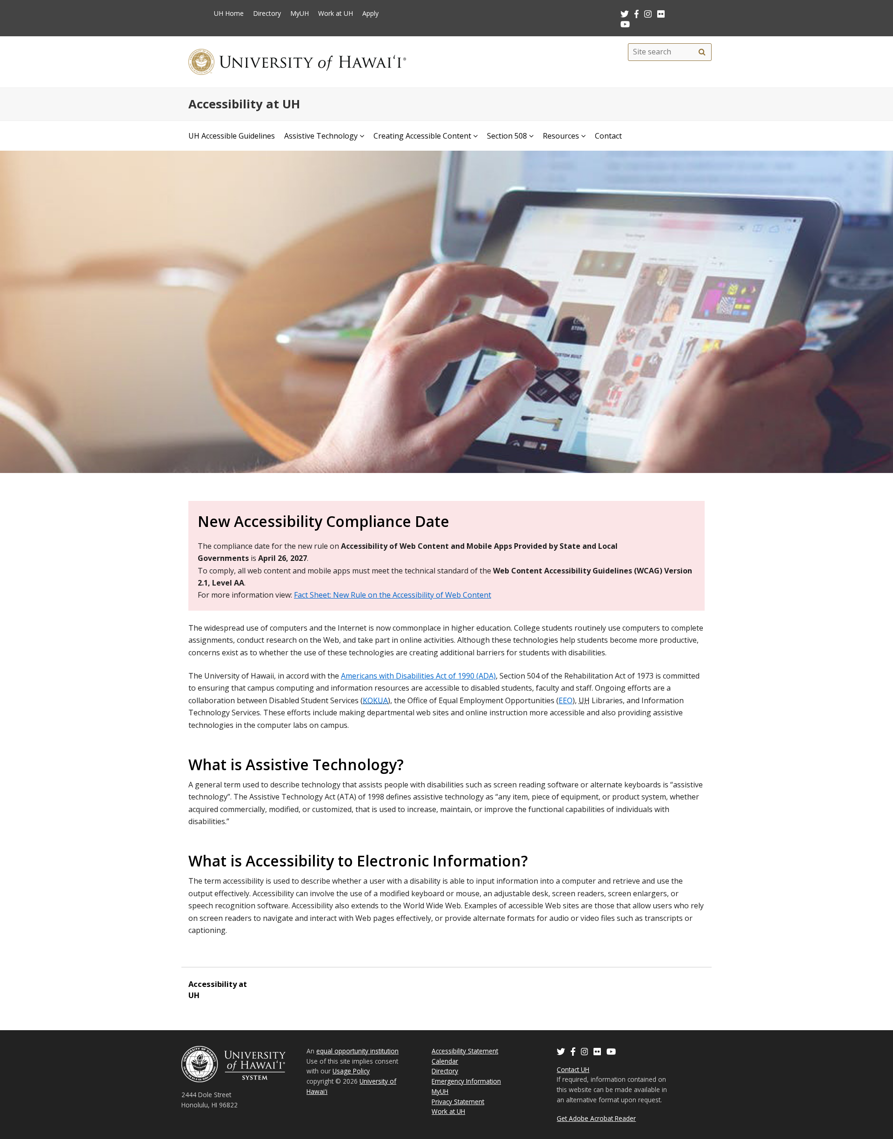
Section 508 (507, 136)
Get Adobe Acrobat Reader (596, 1118)
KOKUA (375, 700)
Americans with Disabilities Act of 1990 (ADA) (418, 676)
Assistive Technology (321, 136)
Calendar (445, 1061)
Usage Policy (351, 1070)
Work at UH (335, 13)
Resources (561, 136)
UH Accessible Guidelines (231, 136)
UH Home (229, 13)
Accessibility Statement (465, 1050)
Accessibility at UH (244, 104)
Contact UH (573, 1069)
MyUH (299, 13)
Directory (267, 13)
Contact (608, 136)
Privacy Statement (458, 1101)
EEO (566, 700)
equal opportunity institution (357, 1050)
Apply (370, 13)
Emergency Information (466, 1081)
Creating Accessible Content (422, 136)
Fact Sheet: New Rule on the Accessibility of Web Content (392, 595)
